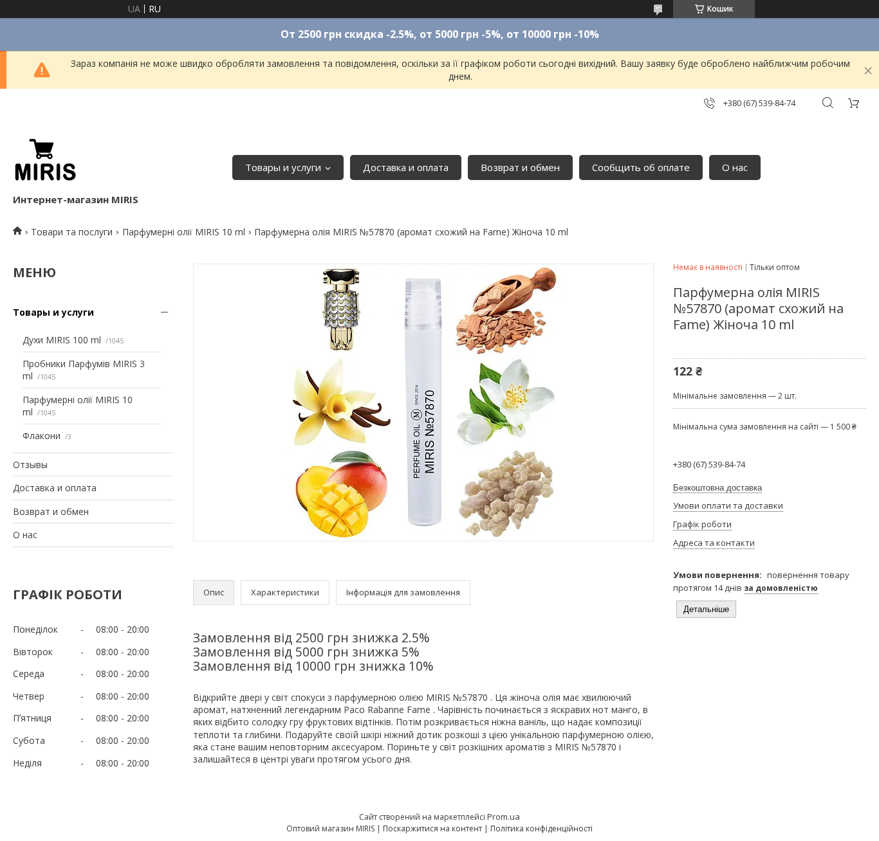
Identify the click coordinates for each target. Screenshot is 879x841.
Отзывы (30, 464)
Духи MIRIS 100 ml (62, 340)
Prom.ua (503, 816)
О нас (735, 167)
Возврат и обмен (520, 167)
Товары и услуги (283, 167)
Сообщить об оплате (641, 167)
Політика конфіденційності (541, 828)
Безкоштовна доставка (717, 488)
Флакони (41, 436)
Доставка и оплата (406, 167)
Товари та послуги (72, 232)
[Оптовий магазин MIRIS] (45, 161)
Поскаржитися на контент (432, 828)
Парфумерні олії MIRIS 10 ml (183, 232)
